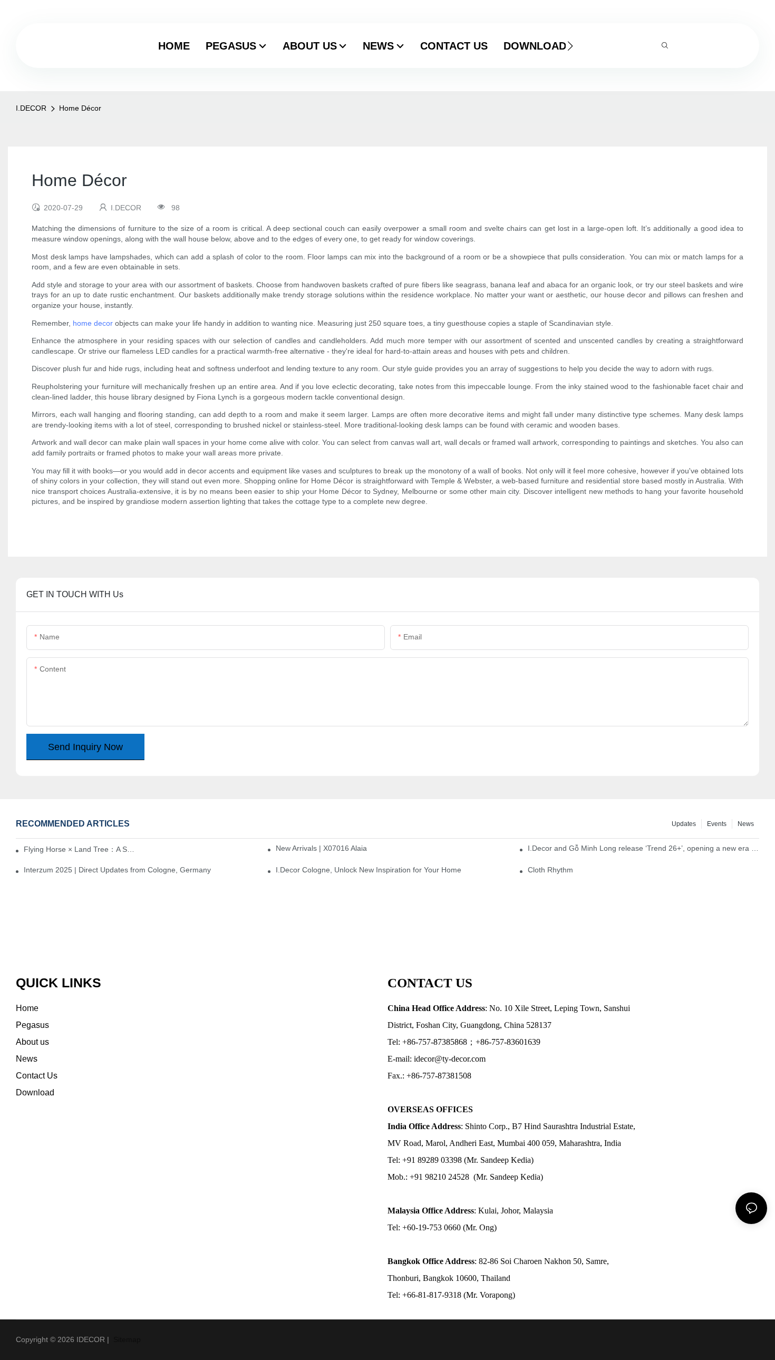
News (746, 824)
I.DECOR (31, 108)
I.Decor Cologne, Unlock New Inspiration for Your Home (368, 870)
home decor (93, 323)
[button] (570, 46)
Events (716, 824)
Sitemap (126, 1339)
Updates (684, 824)
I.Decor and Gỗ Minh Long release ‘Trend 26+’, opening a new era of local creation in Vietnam (643, 848)
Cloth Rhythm (550, 870)
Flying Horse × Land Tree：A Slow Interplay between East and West (79, 849)
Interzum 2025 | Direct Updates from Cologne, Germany (117, 870)
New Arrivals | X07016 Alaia (321, 848)
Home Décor (80, 108)
